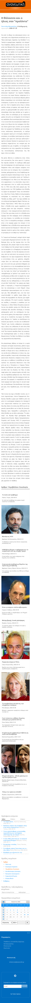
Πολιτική (8, 864)
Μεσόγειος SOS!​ (7, 536)
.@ (16, 962)
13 (17, 912)
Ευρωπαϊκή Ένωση (11, 876)
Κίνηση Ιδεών (9, 878)
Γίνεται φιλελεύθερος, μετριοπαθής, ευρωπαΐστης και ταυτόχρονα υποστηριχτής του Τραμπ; (14, 834)
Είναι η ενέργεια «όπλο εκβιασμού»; (14, 607)
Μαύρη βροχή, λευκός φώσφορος (13, 620)
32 (3, 910)
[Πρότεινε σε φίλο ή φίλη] (28, 32)
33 (3, 912)
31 (3, 907)
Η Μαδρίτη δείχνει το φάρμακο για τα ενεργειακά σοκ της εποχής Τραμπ (15, 550)
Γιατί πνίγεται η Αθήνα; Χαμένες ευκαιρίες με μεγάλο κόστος (13, 718)
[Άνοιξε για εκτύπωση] (25, 32)
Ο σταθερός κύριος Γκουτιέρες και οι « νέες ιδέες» (15, 849)
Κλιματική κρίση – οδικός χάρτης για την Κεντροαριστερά (15, 776)
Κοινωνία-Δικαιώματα (12, 874)
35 (3, 917)
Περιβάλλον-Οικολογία (12, 869)
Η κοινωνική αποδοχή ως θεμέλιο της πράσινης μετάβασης (15, 565)
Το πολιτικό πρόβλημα (10, 495)
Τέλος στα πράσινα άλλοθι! (11, 792)
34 (3, 914)
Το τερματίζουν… (14, 822)
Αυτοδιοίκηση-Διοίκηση (12, 871)
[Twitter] (15, 976)
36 (3, 919)
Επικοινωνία (7, 946)
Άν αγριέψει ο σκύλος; (14, 845)
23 (28, 914)
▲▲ (28, 933)
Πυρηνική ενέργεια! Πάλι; (10, 662)
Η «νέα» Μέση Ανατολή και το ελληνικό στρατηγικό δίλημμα (15, 840)
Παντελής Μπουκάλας (9, 26)
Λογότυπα (7, 948)
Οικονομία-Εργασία (11, 867)
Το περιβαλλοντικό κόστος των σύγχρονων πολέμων (13, 704)
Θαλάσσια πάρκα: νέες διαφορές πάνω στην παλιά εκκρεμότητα (15, 827)
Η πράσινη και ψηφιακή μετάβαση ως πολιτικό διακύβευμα (15, 733)
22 (24, 914)
